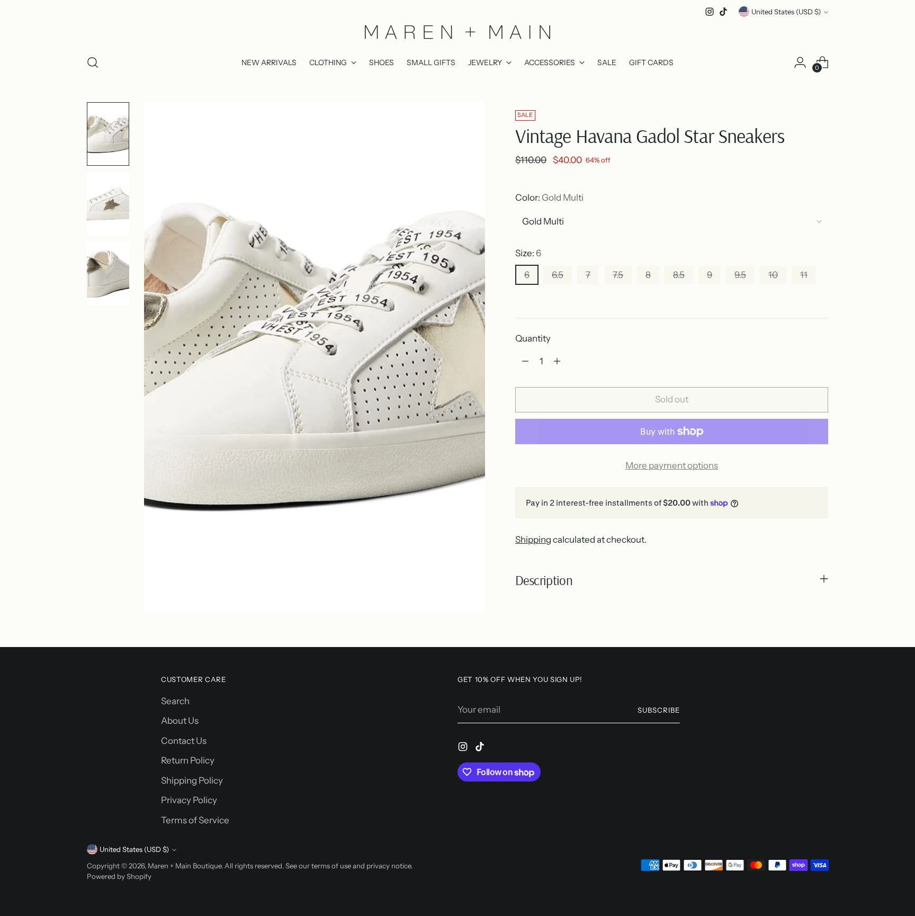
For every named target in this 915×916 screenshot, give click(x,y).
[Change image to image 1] (108, 134)
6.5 (557, 275)
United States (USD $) (786, 11)
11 (804, 275)
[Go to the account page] (800, 62)
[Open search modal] (92, 62)
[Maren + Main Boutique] (457, 31)
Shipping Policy (192, 780)
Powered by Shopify (119, 876)
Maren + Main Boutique (184, 865)
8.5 (679, 275)
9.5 (740, 275)
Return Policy (187, 760)
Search (175, 701)
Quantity (533, 338)
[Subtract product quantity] (525, 361)
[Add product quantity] (557, 361)
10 (773, 275)
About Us (180, 720)
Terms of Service (195, 820)
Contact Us (184, 740)
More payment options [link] (671, 465)
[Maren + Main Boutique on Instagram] (709, 11)
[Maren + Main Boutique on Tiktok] (723, 11)
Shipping (533, 539)
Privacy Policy (189, 800)
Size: (528, 253)
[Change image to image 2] (108, 204)
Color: (549, 197)
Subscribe (659, 710)
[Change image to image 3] (108, 274)
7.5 (618, 275)
